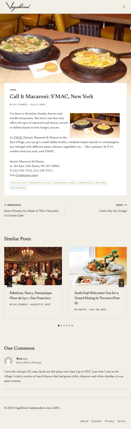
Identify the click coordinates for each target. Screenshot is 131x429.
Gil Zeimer (20, 104)
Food (13, 90)
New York (100, 183)
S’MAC (18, 137)
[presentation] (33, 266)
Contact (96, 421)
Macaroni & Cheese (64, 183)
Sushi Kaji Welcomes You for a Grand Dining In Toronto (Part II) (97, 298)
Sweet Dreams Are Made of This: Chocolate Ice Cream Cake (31, 210)
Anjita (82, 309)
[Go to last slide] (9, 283)
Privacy (109, 421)
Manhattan (85, 183)
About (84, 421)
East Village (18, 183)
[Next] (121, 283)
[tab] (59, 325)
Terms (121, 421)
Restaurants (18, 188)
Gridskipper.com (26, 175)
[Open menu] (124, 6)
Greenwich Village (40, 183)
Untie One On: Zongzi (113, 208)
